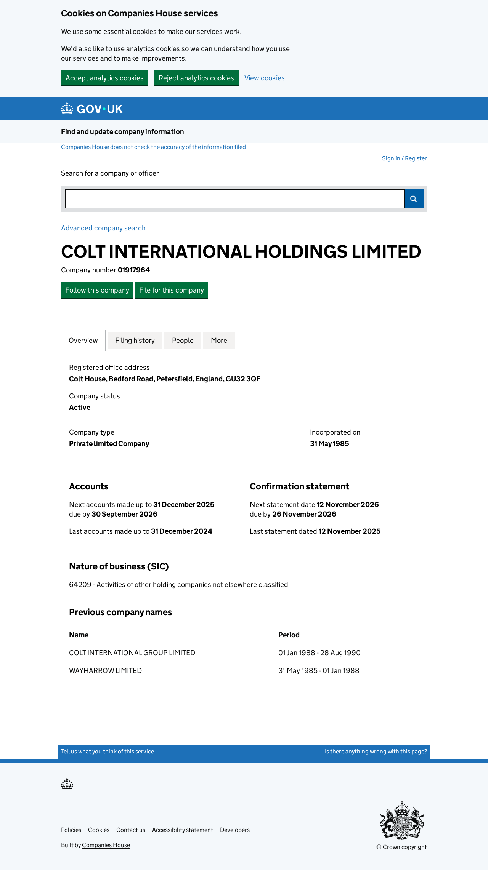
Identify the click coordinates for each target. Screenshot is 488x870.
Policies (71, 829)
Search (414, 198)
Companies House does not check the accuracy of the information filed (153, 146)
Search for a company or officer (110, 173)
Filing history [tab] (135, 340)
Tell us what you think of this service (107, 751)
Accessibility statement (182, 829)
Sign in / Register (404, 158)
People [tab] (183, 340)
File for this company (171, 290)
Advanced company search (103, 228)
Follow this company (97, 290)
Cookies (98, 829)
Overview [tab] (83, 340)
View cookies (264, 78)
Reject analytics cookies (196, 78)
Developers (235, 829)
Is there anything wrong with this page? (376, 751)
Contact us (130, 829)
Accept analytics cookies (105, 78)
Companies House (106, 845)
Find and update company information (122, 131)
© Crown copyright (401, 847)
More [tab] (219, 340)
